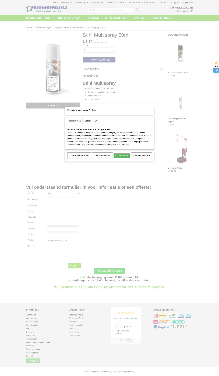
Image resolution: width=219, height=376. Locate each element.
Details (88, 121)
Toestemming (75, 121)
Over (97, 121)
